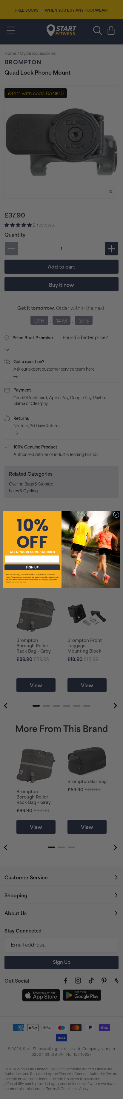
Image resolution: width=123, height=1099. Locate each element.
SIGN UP (32, 567)
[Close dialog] (116, 514)
